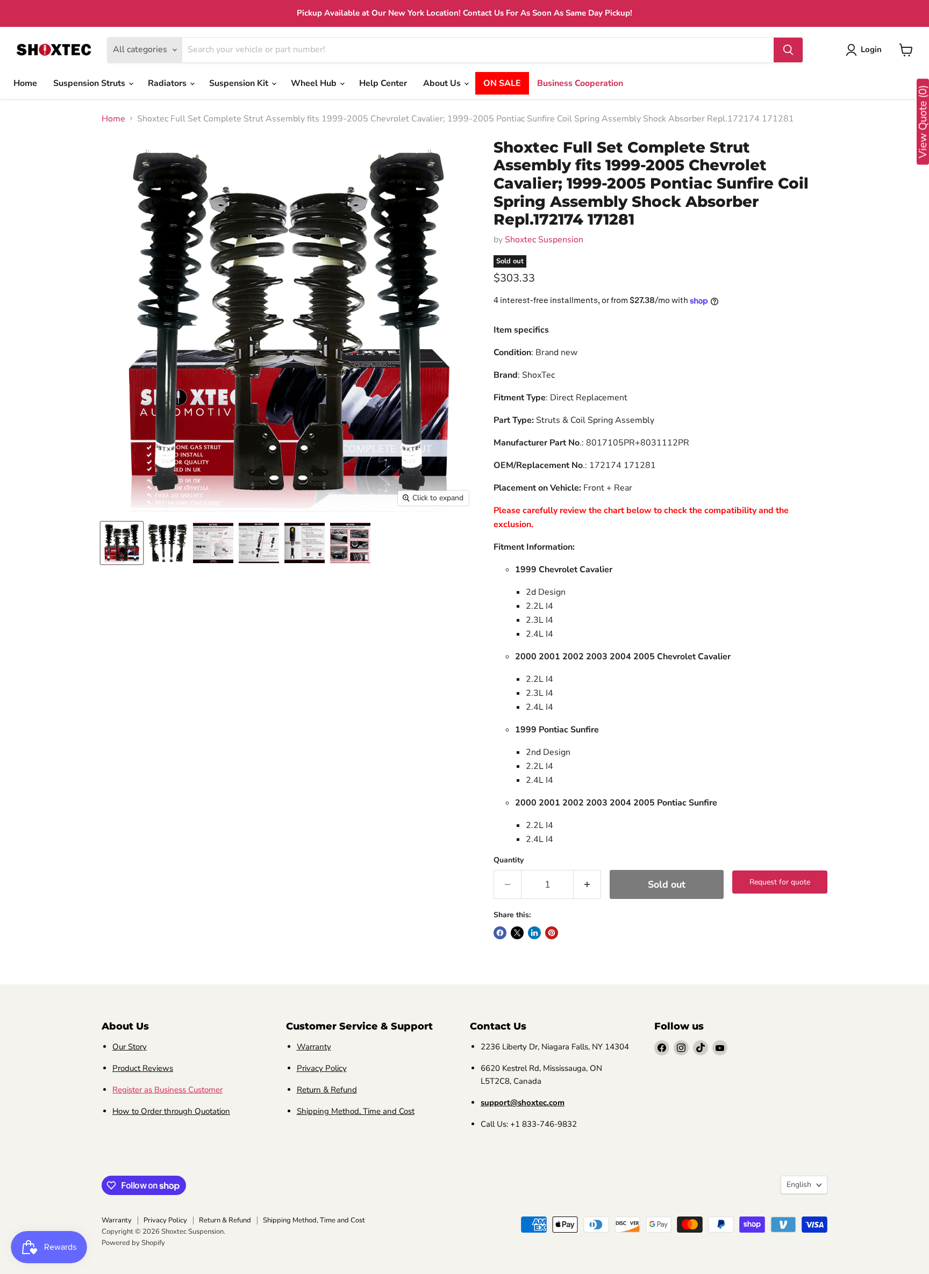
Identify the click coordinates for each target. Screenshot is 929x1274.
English (799, 1184)
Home (25, 83)
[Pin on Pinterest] (551, 932)
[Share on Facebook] (500, 932)
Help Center (383, 83)
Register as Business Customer (167, 1089)
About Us (443, 83)
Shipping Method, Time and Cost (356, 1111)
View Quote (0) (923, 122)
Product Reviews (142, 1068)
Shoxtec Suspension (544, 240)
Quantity (509, 860)
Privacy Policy (322, 1068)
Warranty (314, 1046)
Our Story (129, 1046)
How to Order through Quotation (171, 1111)
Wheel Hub (315, 83)
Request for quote (779, 882)
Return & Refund (327, 1089)
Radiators (168, 83)
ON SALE (502, 83)
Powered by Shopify (133, 1243)
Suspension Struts (90, 83)
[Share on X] (517, 932)
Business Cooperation (580, 83)
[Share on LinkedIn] (534, 932)
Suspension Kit (239, 83)
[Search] (788, 50)
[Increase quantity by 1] (587, 884)
